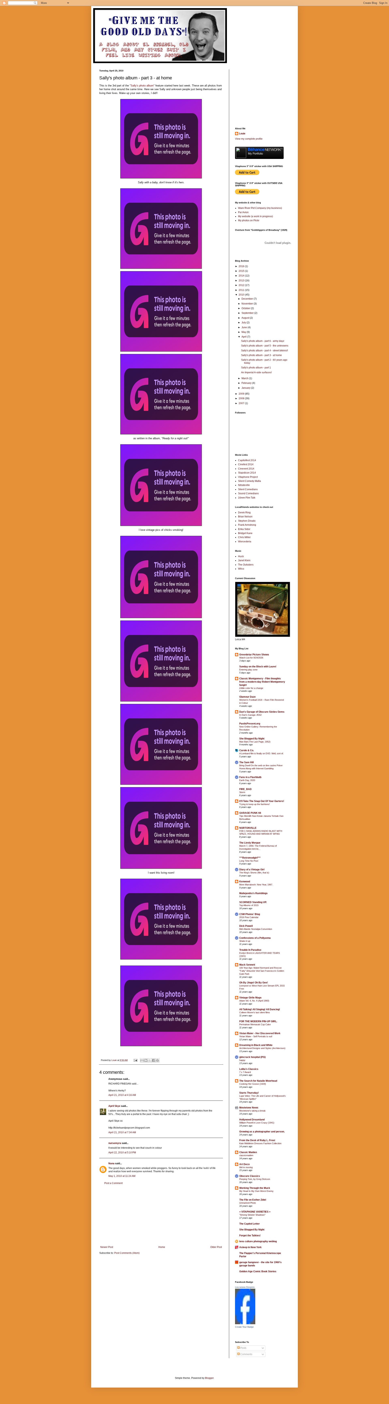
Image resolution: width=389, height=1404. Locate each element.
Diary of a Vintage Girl (251, 869)
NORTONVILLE (247, 828)
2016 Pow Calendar (249, 917)
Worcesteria (244, 541)
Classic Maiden (248, 1152)
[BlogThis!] (146, 1060)
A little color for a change (251, 688)
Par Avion (243, 212)
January (246, 387)
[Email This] (142, 1060)
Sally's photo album (142, 85)
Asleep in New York (250, 1247)
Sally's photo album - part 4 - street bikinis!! (264, 350)
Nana (111, 1163)
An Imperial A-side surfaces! (256, 372)
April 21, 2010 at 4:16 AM (122, 1095)
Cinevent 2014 (246, 468)
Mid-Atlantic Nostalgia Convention (255, 929)
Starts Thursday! (249, 1092)
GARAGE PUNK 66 (250, 813)
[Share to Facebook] (154, 1060)
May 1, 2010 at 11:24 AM (121, 1176)
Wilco (241, 568)
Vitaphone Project (248, 477)
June (245, 327)
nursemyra (114, 1143)
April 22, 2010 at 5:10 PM (122, 1152)
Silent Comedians (248, 489)
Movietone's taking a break (252, 1110)
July (244, 322)
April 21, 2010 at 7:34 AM (122, 1132)
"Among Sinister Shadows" (252, 1215)
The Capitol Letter (249, 1223)
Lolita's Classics (248, 1069)
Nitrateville (244, 485)
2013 (242, 280)
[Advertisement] (161, 1215)
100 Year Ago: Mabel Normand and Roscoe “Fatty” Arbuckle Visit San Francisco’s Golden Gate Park (261, 971)
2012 (242, 285)
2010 (242, 294)
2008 (242, 398)
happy (242, 1060)
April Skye (114, 1106)
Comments (246, 1354)
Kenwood (244, 881)
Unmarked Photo (247, 1203)
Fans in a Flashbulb (250, 777)
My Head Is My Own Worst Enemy (256, 1191)
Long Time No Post (248, 861)
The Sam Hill (246, 762)
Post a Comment (113, 1183)
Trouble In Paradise (250, 950)
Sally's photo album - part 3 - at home (261, 355)
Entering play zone (248, 669)
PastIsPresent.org (249, 723)
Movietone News (248, 1107)
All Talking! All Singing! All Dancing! (259, 1009)
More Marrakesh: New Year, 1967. (256, 884)
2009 (242, 393)
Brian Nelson (245, 516)
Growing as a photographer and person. (262, 1131)
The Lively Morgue (249, 842)
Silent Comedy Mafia (249, 481)
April (244, 336)
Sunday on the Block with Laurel (257, 666)
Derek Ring (244, 512)
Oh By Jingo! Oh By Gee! (253, 982)
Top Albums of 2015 (249, 905)
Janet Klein (244, 560)
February (247, 383)
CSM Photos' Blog (249, 914)
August (246, 317)
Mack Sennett (247, 964)
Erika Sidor (244, 529)
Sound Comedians (248, 493)
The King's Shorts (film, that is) (254, 872)
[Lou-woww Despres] (245, 1323)
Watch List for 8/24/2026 (251, 657)
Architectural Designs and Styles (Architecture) (262, 1048)
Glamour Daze (247, 696)
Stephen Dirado (246, 520)
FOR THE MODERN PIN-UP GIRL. (258, 1021)
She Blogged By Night (251, 738)
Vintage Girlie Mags (250, 997)
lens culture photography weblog (258, 1241)
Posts (243, 1348)
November (248, 303)
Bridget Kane (245, 533)
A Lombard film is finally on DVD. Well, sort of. (261, 753)
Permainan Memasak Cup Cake (255, 1024)
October (246, 308)
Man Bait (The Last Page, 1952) (254, 741)
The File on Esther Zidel (252, 1199)
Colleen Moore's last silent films (254, 1012)
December (248, 298)
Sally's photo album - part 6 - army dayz (262, 341)
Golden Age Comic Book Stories (257, 1271)
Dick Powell (246, 926)
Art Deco (244, 1164)
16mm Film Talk (246, 497)
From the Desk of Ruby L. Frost (257, 1140)
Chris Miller (244, 537)
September (248, 313)
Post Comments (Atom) (127, 1253)
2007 (242, 403)
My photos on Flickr (248, 220)
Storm (242, 792)
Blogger (209, 1378)
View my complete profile (249, 138)
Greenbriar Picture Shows (254, 654)
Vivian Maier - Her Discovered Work (259, 1033)
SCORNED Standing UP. (253, 902)
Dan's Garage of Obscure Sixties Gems (261, 711)
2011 (242, 290)
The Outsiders (245, 564)
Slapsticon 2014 (247, 472)
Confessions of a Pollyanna (255, 938)
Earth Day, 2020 (247, 780)
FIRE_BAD (245, 789)
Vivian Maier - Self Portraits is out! (255, 1036)
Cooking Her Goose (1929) (252, 1084)
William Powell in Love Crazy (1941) (256, 1122)
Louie (242, 133)
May (244, 332)
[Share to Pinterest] (157, 1060)
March (245, 378)
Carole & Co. (246, 750)
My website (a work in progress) (255, 216)
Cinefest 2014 (245, 464)
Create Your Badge (244, 1327)
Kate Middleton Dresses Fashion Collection (260, 1143)
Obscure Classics (249, 1176)
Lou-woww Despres (245, 1287)
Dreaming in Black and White (256, 1045)
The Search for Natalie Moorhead (258, 1080)
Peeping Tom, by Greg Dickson (254, 1179)
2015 (242, 271)
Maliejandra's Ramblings (253, 893)
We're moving (246, 1167)
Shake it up (244, 941)
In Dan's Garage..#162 (250, 715)
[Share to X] (150, 1060)
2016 (242, 266)
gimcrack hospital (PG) (252, 1057)
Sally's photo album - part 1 (256, 367)
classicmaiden (246, 1155)
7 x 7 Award (245, 1072)
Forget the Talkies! (250, 1235)
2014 (242, 275)
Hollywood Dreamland (252, 1119)
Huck (241, 556)
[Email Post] (135, 1060)
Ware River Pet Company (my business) (260, 208)
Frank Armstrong (247, 524)
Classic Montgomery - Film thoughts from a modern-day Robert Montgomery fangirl (262, 681)
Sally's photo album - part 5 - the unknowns (264, 345)
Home (161, 1247)
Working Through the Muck (254, 1188)
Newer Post (106, 1247)
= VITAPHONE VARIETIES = (254, 1211)
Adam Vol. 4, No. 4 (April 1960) (254, 1000)
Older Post (216, 1247)
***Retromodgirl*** (250, 857)
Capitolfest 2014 (247, 460)
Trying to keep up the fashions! (254, 804)
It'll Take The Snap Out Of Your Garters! (261, 801)
